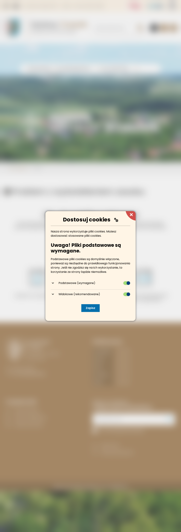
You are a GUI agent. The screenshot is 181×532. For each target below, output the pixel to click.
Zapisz (90, 308)
